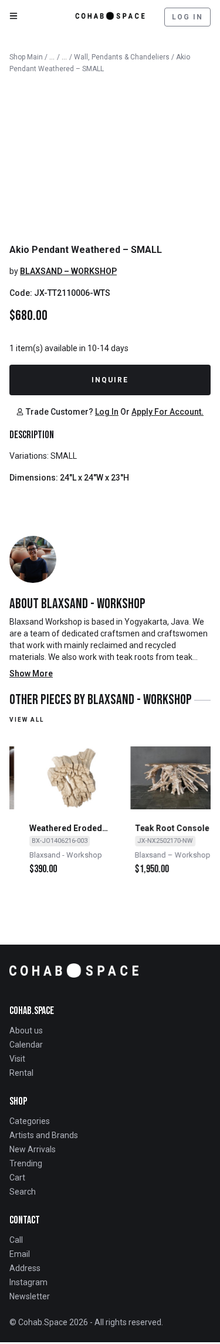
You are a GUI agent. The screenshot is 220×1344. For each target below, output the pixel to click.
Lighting (64, 55)
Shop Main (26, 57)
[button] (54, 412)
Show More (31, 673)
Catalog (52, 55)
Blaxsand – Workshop (68, 271)
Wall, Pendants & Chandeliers (122, 57)
